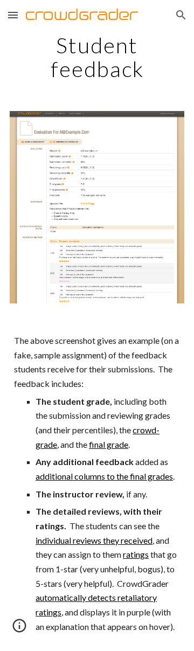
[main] (97, 57)
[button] (13, 15)
